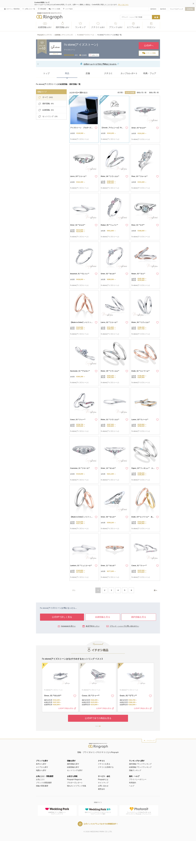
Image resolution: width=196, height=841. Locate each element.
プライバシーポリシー (137, 779)
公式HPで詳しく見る (62, 617)
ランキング (80, 27)
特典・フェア (149, 73)
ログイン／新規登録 (13, 9)
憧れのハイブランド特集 (76, 786)
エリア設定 (69, 9)
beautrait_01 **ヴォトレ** (79, 274)
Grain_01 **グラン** (128, 695)
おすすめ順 (130, 92)
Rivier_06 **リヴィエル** (110, 176)
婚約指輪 (62, 27)
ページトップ (151, 740)
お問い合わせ (103, 786)
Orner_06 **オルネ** (108, 517)
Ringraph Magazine (74, 779)
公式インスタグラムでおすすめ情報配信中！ (101, 824)
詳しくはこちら (123, 4)
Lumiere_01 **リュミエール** (81, 566)
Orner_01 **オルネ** (52, 695)
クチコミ (98, 27)
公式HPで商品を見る (65, 708)
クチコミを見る (104, 764)
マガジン (151, 27)
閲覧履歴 (43, 9)
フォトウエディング (176, 9)
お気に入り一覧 (30, 9)
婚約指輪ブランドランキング (140, 764)
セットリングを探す (75, 770)
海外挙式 (163, 9)
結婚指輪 (190, 9)
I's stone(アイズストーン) (85, 35)
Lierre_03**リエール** (78, 176)
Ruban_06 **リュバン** (109, 225)
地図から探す (41, 770)
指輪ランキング (135, 770)
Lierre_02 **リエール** (109, 322)
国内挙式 (153, 9)
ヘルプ (131, 786)
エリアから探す (42, 767)
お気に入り (40, 779)
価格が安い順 (141, 92)
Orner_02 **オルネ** (77, 225)
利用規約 (132, 783)
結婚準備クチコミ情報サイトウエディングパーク (57, 813)
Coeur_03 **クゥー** (77, 419)
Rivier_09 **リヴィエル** (110, 371)
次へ (155, 590)
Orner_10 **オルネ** (108, 468)
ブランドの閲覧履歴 (44, 783)
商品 (67, 73)
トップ (46, 73)
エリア (133, 27)
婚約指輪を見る (138, 617)
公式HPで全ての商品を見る (98, 718)
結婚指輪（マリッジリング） (64, 35)
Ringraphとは (103, 779)
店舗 (88, 73)
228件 (84, 55)
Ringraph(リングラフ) (44, 35)
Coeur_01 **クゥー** (139, 566)
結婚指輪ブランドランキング (140, 767)
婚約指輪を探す (73, 764)
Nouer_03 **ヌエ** (138, 274)
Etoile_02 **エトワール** (140, 371)
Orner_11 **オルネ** (108, 566)
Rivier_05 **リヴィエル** (140, 322)
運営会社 (101, 789)
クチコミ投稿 (55, 9)
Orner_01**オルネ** (138, 128)
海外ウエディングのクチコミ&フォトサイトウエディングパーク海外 (98, 813)
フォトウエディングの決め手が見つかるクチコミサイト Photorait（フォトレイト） (139, 813)
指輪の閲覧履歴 (42, 786)
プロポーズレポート (75, 783)
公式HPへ (148, 45)
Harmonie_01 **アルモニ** (80, 371)
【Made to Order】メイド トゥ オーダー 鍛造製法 (88, 322)
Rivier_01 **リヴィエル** (110, 419)
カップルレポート (129, 73)
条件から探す (41, 764)
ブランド (116, 27)
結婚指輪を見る (102, 617)
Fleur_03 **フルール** (139, 176)
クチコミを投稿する (106, 767)
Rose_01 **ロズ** (138, 225)
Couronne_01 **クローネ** (80, 468)
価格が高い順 (154, 92)
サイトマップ (103, 783)
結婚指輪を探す (73, 767)
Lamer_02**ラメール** (139, 419)
